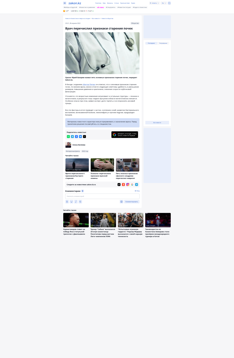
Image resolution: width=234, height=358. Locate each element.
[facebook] (76, 136)
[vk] (80, 136)
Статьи (116, 3)
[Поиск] (169, 3)
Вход (138, 191)
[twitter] (84, 136)
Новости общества (107, 18)
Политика (98, 3)
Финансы (110, 3)
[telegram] (72, 136)
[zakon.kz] (75, 3)
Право (133, 3)
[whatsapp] (68, 136)
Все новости (96, 18)
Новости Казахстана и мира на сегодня (77, 18)
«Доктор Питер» (88, 84)
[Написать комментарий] (102, 196)
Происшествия (125, 3)
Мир (104, 3)
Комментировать (132, 202)
